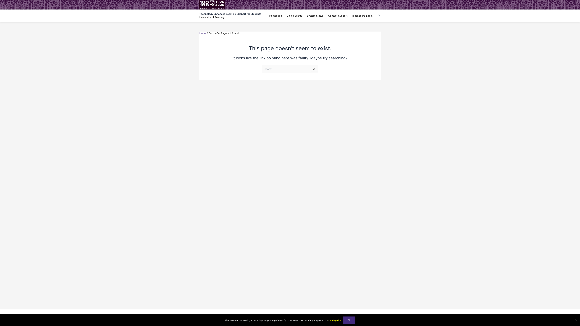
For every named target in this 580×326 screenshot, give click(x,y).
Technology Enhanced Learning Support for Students (230, 13)
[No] (576, 320)
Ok (349, 320)
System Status (315, 15)
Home (202, 33)
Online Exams (294, 15)
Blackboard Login (362, 15)
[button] (379, 16)
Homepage (275, 15)
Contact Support (338, 15)
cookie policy (335, 320)
